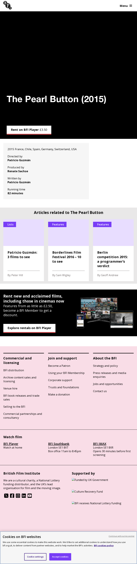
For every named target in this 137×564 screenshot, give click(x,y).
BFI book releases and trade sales (21, 397)
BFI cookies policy (104, 545)
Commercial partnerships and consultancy (22, 415)
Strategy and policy (105, 366)
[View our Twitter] (6, 497)
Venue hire (10, 388)
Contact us (100, 391)
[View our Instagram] (18, 497)
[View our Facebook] (12, 497)
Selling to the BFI (14, 406)
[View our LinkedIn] (24, 497)
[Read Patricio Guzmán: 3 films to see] (23, 250)
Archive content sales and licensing (19, 379)
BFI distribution (13, 370)
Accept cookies (60, 556)
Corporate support (60, 380)
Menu (124, 6)
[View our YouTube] (30, 497)
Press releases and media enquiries (109, 375)
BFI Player (10, 444)
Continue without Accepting (121, 536)
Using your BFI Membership (66, 373)
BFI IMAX (99, 444)
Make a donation (59, 394)
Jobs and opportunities (108, 384)
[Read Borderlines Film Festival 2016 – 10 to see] (68, 250)
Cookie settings (35, 556)
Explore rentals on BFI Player (29, 328)
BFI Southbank (58, 444)
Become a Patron (59, 366)
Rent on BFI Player (29, 130)
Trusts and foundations (63, 387)
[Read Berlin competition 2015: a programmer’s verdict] (113, 250)
